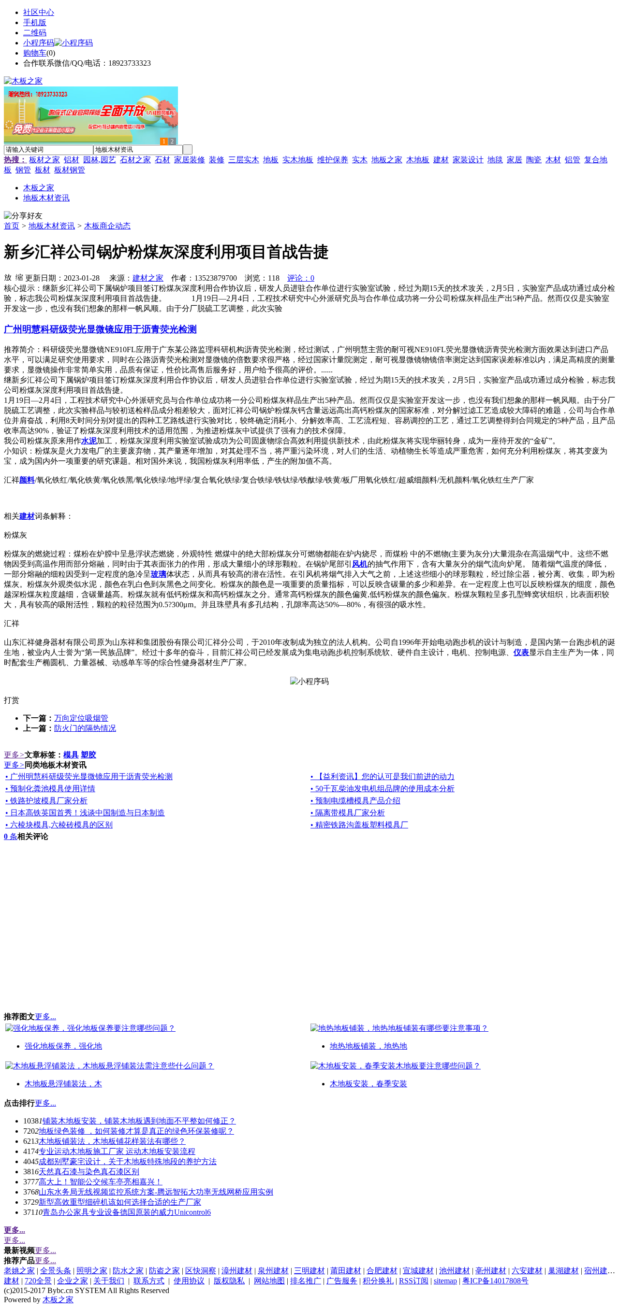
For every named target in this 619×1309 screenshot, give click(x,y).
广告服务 (341, 1281)
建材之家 (148, 278)
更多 (14, 755)
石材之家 (135, 160)
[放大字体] (8, 277)
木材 (553, 160)
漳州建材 (236, 1270)
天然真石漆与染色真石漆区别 (89, 1171)
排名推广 (305, 1281)
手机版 (34, 22)
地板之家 (386, 160)
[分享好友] (23, 216)
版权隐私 (229, 1281)
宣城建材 (418, 1270)
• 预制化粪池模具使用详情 (50, 788)
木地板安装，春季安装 (368, 1084)
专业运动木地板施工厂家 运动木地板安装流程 (117, 1151)
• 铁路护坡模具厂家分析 (46, 801)
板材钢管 (69, 170)
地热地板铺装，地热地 (368, 1046)
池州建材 (454, 1270)
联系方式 (148, 1281)
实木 (360, 160)
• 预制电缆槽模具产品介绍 (355, 801)
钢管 (23, 170)
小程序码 (38, 43)
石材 (162, 160)
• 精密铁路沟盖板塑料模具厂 (359, 825)
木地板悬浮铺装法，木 (63, 1084)
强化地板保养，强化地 (63, 1046)
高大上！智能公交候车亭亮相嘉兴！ (100, 1182)
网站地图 (269, 1281)
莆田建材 (345, 1270)
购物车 (34, 53)
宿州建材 (599, 1270)
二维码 (34, 32)
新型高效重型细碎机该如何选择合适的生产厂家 (120, 1202)
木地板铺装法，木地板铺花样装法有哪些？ (112, 1141)
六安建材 (527, 1270)
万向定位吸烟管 (81, 718)
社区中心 (38, 12)
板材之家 (44, 160)
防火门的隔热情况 (85, 728)
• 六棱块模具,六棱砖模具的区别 (59, 825)
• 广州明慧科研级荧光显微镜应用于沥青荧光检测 (89, 776)
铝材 (71, 160)
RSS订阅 (413, 1281)
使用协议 (189, 1281)
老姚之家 (19, 1270)
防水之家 (128, 1270)
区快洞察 (200, 1270)
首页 (11, 226)
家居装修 (189, 160)
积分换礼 (378, 1281)
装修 (216, 160)
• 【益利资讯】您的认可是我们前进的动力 (382, 776)
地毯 (495, 160)
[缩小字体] (19, 277)
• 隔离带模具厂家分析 (347, 813)
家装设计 (468, 160)
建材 (441, 160)
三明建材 (309, 1270)
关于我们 (108, 1281)
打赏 (11, 700)
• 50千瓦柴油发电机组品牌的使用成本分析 (382, 788)
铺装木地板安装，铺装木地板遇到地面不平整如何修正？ (139, 1121)
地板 (271, 160)
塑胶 (88, 755)
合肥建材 (382, 1270)
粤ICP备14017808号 (495, 1281)
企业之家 (72, 1281)
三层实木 (243, 160)
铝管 (572, 160)
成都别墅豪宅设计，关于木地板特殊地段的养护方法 (128, 1161)
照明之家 (91, 1270)
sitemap (445, 1281)
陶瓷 (534, 160)
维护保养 (332, 160)
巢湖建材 (563, 1270)
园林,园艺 (99, 160)
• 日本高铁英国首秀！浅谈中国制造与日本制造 (85, 813)
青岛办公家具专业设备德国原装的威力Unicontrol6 (127, 1212)
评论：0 (300, 278)
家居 (514, 160)
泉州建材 (273, 1270)
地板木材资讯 (52, 226)
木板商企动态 (107, 226)
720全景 (38, 1281)
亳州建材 (490, 1270)
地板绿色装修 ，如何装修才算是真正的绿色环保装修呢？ (136, 1131)
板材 (42, 170)
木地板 (417, 160)
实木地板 (297, 160)
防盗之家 (164, 1270)
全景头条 (55, 1270)
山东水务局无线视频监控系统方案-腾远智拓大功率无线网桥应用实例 (156, 1192)
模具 (71, 755)
